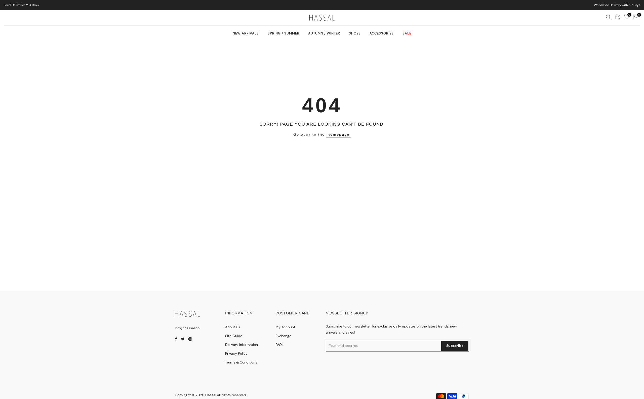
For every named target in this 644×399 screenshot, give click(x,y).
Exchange (283, 336)
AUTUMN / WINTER (324, 33)
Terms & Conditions (241, 362)
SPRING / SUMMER (283, 33)
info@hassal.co (187, 328)
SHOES (355, 33)
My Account (285, 327)
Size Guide (233, 336)
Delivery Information (241, 344)
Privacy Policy (236, 353)
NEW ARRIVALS (246, 33)
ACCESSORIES (382, 33)
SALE (407, 33)
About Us (232, 327)
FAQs (279, 344)
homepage (338, 134)
